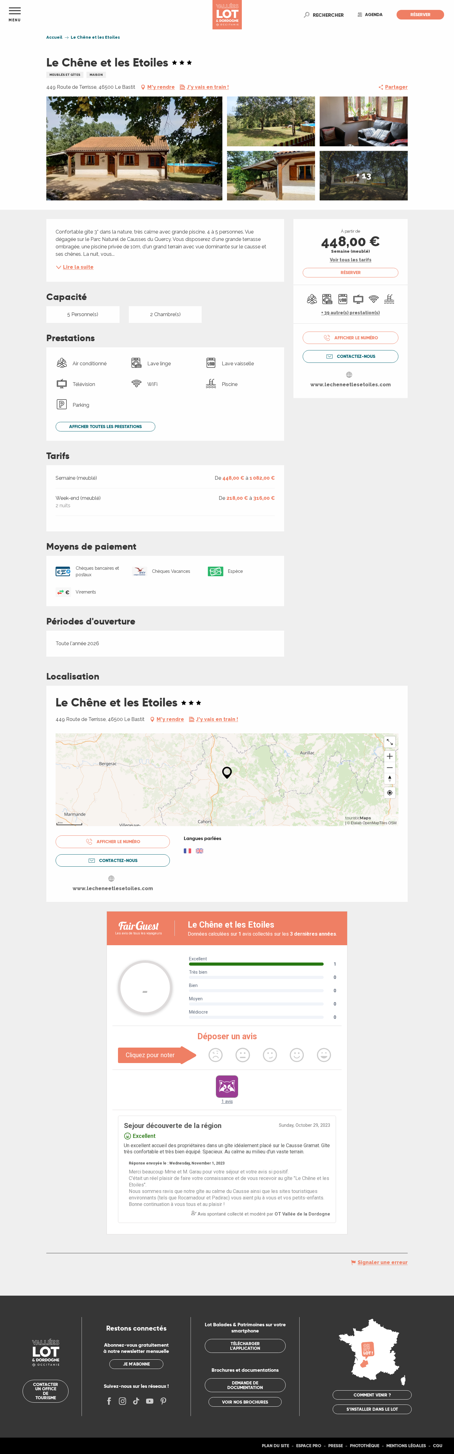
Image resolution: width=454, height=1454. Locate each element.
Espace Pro (308, 1445)
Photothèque (364, 1445)
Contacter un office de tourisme (45, 1391)
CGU (437, 1445)
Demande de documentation (245, 1385)
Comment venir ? (372, 1395)
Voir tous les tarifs (351, 259)
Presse (335, 1445)
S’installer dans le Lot (372, 1409)
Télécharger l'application (245, 1346)
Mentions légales (406, 1445)
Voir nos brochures (245, 1402)
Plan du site (275, 1445)
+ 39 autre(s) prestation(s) (350, 312)
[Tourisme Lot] (227, 14)
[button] (328, 15)
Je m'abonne (136, 1364)
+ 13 (363, 175)
